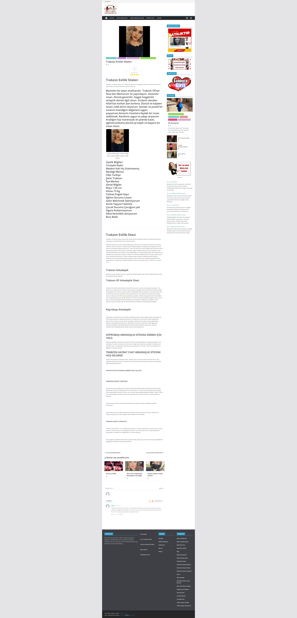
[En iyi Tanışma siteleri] (172, 138)
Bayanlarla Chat (183, 116)
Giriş (162, 488)
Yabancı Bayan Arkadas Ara (184, 605)
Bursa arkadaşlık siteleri (113, 453)
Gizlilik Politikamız (163, 541)
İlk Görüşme (173, 123)
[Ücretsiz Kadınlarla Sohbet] (172, 146)
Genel (178, 574)
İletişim (159, 18)
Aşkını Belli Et (182, 154)
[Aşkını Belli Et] (172, 154)
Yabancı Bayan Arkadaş (183, 602)
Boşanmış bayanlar (182, 555)
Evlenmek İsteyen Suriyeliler (184, 571)
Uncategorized (180, 599)
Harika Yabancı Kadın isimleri (155, 474)
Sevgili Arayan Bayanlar (183, 589)
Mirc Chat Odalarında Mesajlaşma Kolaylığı (134, 474)
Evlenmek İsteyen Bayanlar (133, 58)
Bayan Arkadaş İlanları (111, 58)
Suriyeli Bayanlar (181, 596)
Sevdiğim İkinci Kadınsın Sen (177, 226)
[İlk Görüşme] (180, 105)
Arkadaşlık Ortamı (145, 554)
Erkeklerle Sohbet (181, 561)
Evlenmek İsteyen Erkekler (184, 568)
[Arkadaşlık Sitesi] (106, 18)
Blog (178, 551)
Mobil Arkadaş (180, 577)
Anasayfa (160, 538)
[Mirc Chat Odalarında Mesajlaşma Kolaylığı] (134, 462)
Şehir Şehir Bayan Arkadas (184, 586)
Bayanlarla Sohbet (173, 119)
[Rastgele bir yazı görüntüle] (191, 18)
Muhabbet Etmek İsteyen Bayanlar (148, 58)
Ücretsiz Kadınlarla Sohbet (183, 146)
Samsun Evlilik (111, 473)
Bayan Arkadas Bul (122, 18)
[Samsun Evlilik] (113, 462)
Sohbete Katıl (150, 18)
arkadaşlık (116, 86)
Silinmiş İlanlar (180, 592)
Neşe (168, 215)
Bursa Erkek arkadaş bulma (154, 453)
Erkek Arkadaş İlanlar (182, 558)
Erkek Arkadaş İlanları (137, 18)
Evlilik (123, 84)
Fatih (113, 505)
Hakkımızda (161, 545)
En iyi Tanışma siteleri (183, 138)
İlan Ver (111, 18)
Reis (168, 182)
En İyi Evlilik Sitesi (175, 205)
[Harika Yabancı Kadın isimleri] (155, 462)
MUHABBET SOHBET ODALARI (177, 193)
